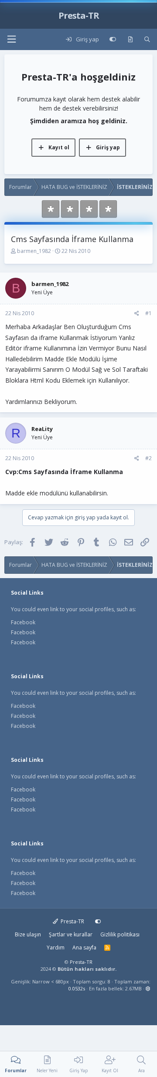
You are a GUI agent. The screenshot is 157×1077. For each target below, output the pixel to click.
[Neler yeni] (130, 39)
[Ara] (147, 39)
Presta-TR (71, 921)
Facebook (23, 622)
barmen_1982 (34, 251)
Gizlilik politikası (120, 934)
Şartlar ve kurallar (70, 934)
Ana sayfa (84, 947)
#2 (148, 458)
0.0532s (76, 988)
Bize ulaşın (28, 934)
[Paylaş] (136, 313)
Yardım (56, 947)
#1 (148, 313)
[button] (11, 39)
